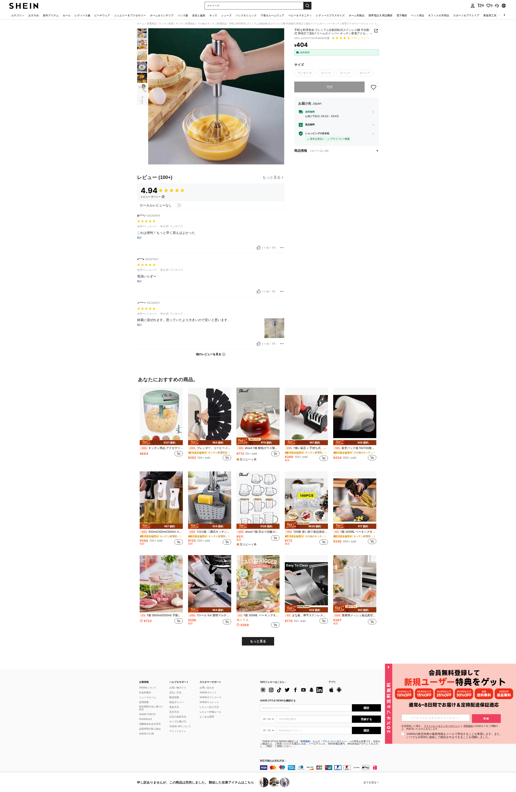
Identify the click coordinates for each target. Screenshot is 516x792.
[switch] (177, 205)
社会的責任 (145, 692)
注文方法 (174, 711)
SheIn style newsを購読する (278, 700)
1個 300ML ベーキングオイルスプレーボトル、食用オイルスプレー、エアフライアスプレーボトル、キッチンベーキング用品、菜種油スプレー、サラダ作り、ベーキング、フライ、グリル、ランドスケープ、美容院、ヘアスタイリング (258, 615)
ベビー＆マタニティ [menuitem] (300, 15)
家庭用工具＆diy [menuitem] (493, 15)
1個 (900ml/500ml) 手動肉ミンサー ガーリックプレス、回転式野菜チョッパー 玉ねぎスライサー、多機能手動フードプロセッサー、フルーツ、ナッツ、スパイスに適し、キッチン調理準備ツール (161, 615)
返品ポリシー (176, 702)
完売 (330, 87)
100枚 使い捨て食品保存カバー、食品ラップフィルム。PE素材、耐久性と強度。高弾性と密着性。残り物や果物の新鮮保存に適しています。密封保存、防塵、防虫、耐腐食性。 (307, 531)
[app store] (331, 691)
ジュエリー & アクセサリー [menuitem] (130, 15)
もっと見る (258, 641)
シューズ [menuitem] (226, 15)
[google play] (339, 691)
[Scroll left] (499, 15)
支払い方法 (175, 692)
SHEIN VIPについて (180, 726)
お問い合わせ (207, 687)
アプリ (332, 682)
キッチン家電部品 (185, 23)
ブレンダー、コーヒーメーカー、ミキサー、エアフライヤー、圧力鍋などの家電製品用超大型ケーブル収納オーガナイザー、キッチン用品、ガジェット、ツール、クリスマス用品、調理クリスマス (210, 448)
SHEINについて (147, 687)
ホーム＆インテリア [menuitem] (162, 15)
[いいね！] (258, 247)
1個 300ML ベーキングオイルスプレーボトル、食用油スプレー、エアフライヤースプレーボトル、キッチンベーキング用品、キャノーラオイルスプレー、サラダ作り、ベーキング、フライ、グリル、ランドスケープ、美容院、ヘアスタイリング (355, 531)
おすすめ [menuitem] (33, 15)
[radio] (304, 72)
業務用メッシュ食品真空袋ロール (355, 615)
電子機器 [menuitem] (401, 15)
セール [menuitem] (67, 15)
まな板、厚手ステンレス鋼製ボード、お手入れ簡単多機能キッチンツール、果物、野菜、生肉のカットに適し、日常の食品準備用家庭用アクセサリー (307, 615)
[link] (480, 5)
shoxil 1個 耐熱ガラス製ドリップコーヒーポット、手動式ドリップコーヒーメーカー (258, 448)
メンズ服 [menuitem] (183, 15)
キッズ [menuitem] (213, 15)
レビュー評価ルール (210, 711)
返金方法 (174, 707)
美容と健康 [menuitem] (198, 15)
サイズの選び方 (177, 721)
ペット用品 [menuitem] (417, 15)
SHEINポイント (208, 692)
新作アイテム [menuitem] (51, 15)
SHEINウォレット (209, 702)
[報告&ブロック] (281, 247)
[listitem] (161, 426)
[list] (292, 690)
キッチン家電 (166, 23)
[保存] (373, 87)
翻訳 (139, 237)
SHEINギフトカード (211, 697)
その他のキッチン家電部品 (212, 23)
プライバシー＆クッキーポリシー (442, 725)
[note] (161, 442)
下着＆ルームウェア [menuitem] (272, 15)
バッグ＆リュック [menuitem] (246, 15)
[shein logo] (23, 5)
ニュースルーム (147, 697)
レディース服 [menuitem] (82, 15)
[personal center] (472, 5)
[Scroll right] (504, 15)
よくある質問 (207, 716)
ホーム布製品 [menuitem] (356, 15)
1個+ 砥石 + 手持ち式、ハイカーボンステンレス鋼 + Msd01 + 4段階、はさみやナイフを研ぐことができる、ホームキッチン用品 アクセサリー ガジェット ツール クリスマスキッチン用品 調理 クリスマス (307, 448)
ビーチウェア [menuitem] (102, 15)
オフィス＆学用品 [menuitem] (438, 15)
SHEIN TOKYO (147, 714)
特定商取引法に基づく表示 (151, 708)
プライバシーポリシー (334, 741)
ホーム (140, 23)
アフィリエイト (177, 731)
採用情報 (144, 702)
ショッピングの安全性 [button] (317, 133)
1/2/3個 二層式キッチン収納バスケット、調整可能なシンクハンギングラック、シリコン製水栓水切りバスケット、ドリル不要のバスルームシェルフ (210, 531)
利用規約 (305, 741)
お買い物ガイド (177, 687)
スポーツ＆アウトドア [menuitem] (466, 15)
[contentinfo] (320, 767)
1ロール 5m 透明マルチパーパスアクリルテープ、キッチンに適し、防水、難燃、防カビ (210, 615)
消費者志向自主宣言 (150, 724)
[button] (496, 5)
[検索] (307, 5)
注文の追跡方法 (177, 716)
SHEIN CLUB (146, 733)
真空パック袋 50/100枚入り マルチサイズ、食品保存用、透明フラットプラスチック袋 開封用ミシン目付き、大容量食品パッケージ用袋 (355, 448)
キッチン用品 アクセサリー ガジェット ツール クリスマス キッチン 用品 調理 (161, 448)
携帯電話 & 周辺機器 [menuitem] (380, 15)
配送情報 (174, 697)
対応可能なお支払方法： (273, 761)
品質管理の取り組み (150, 728)
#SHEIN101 (145, 719)
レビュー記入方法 (209, 707)
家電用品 (151, 23)
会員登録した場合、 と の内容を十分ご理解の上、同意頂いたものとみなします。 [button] (449, 727)
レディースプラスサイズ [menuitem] (330, 15)
